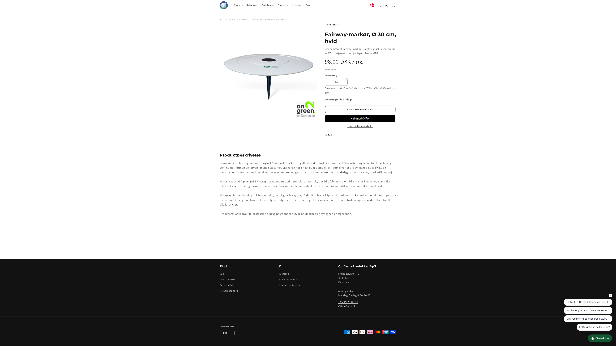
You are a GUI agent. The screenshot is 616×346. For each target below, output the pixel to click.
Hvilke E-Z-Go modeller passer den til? (588, 302)
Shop (222, 19)
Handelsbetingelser (290, 285)
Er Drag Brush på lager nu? (594, 327)
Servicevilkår (227, 285)
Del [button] (330, 135)
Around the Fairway (239, 19)
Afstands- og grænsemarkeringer (270, 19)
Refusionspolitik (229, 290)
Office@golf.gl (346, 306)
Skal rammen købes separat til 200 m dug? (589, 318)
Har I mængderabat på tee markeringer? (589, 310)
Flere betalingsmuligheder (360, 126)
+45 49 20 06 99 (348, 302)
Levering (284, 273)
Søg (222, 273)
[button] (238, 5)
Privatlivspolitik (288, 279)
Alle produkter (228, 279)
